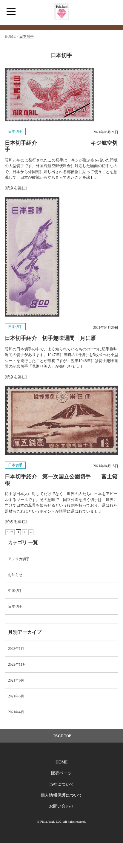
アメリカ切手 (19, 559)
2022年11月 (17, 664)
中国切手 (15, 591)
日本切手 (15, 131)
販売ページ (61, 773)
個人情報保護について (61, 795)
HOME (62, 762)
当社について (61, 784)
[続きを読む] (16, 188)
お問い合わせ (61, 806)
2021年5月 (16, 696)
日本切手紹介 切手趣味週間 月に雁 (50, 338)
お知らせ (15, 575)
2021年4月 (16, 712)
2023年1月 (16, 649)
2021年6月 (16, 680)
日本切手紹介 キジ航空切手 (61, 146)
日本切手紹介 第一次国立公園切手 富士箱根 (61, 480)
